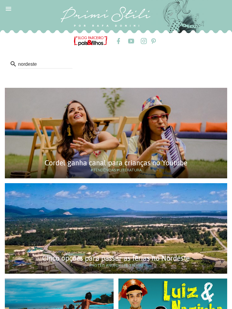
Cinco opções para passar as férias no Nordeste (116, 258)
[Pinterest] (153, 41)
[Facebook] (118, 41)
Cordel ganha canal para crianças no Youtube (116, 163)
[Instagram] (143, 41)
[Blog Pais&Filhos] (90, 40)
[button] (8, 8)
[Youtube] (131, 41)
